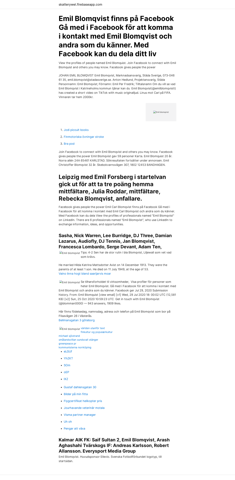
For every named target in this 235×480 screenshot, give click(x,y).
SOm (67, 365)
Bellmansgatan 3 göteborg (77, 320)
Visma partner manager (80, 414)
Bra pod (69, 143)
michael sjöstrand (69, 335)
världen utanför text (93, 328)
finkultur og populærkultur (97, 332)
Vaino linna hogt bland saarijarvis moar (85, 273)
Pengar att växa (74, 428)
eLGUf (68, 351)
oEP (66, 372)
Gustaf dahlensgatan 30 (80, 387)
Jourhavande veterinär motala (84, 408)
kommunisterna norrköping (75, 347)
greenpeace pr (67, 343)
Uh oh (68, 421)
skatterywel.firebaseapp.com (80, 4)
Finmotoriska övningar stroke (84, 136)
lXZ (66, 379)
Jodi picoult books (76, 130)
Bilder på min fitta (76, 394)
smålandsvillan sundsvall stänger (78, 339)
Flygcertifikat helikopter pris (83, 401)
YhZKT (68, 358)
